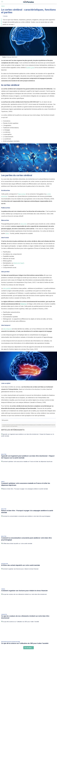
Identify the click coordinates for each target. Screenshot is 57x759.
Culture (3, 6)
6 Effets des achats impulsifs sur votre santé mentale (20, 565)
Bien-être (3, 454)
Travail (3, 589)
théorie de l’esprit (19, 263)
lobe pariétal (7, 288)
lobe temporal (7, 329)
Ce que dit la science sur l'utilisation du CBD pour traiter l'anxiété (24, 643)
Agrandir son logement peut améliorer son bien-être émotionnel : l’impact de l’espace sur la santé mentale (27, 457)
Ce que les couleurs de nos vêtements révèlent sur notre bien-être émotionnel (25, 617)
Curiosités (4, 614)
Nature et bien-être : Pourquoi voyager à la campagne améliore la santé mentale (27, 511)
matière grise (30, 67)
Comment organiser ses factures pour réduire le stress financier (24, 591)
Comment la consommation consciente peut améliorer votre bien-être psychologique (26, 539)
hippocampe (22, 194)
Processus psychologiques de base (10, 641)
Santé (2, 481)
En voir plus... (29, 647)
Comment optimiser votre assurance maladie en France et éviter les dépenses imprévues (25, 484)
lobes (7, 233)
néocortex (24, 224)
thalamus (23, 304)
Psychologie (4, 563)
